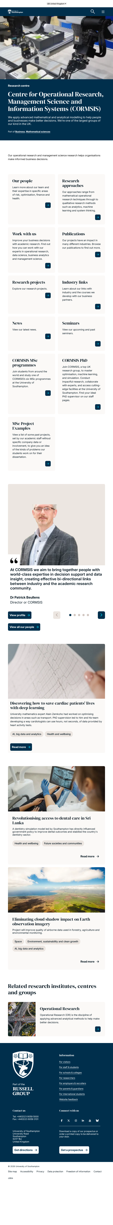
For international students (72, 1094)
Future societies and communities (63, 843)
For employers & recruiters (72, 1083)
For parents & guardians (71, 1088)
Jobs (10, 1178)
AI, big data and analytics (26, 734)
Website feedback (68, 1099)
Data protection (55, 1171)
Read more (19, 747)
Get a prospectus (72, 1150)
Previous (56, 615)
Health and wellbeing (59, 734)
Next (101, 615)
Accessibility (26, 1171)
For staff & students (69, 1067)
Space (18, 941)
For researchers (67, 1078)
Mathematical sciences (38, 131)
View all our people (22, 627)
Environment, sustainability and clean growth (53, 941)
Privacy (40, 1171)
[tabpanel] (56, 551)
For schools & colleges (70, 1072)
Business (20, 131)
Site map (12, 1171)
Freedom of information (78, 1171)
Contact (98, 1171)
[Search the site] (92, 11)
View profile (17, 615)
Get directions (23, 1150)
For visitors (64, 1061)
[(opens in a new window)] (61, 1121)
